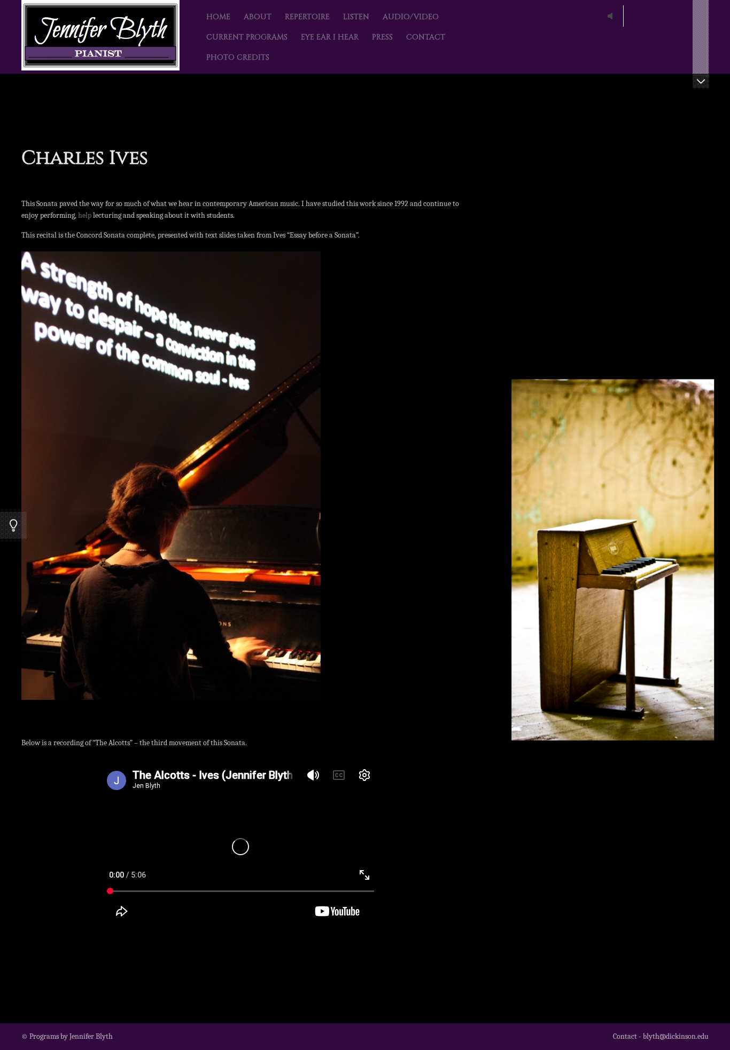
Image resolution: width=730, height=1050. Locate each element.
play (612, 16)
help (84, 215)
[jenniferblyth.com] (100, 37)
